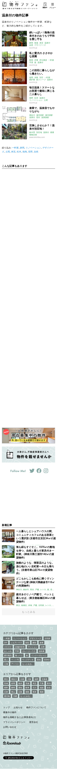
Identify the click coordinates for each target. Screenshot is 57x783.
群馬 (13, 683)
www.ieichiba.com (37, 137)
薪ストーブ (41, 79)
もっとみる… (28, 663)
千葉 (42, 683)
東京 (6, 679)
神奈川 (32, 115)
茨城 (27, 683)
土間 (46, 100)
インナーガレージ (38, 655)
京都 (22, 679)
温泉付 (47, 43)
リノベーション (36, 100)
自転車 (41, 651)
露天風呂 (8, 655)
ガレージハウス (28, 651)
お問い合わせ (9, 726)
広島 (20, 691)
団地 (39, 659)
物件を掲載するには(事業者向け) (19, 717)
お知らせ (18, 707)
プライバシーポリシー (14, 722)
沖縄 (15, 696)
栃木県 (32, 132)
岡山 (13, 691)
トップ (6, 707)
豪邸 (34, 642)
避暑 (52, 132)
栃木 (20, 683)
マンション (32, 646)
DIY (5, 642)
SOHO (47, 659)
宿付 (38, 117)
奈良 (49, 687)
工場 (6, 663)
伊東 (36, 60)
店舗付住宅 (20, 646)
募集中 (45, 7)
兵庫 (6, 691)
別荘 (41, 77)
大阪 (29, 679)
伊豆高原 (43, 60)
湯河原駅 (49, 115)
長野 (31, 98)
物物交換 (33, 134)
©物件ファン (8, 753)
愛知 (20, 687)
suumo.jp (33, 47)
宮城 (6, 683)
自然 (31, 45)
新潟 (49, 683)
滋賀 (42, 687)
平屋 (31, 62)
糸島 (36, 77)
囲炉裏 (32, 79)
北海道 (44, 679)
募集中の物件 (9, 712)
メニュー (52, 7)
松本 (36, 98)
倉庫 (41, 642)
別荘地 (39, 132)
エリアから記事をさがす (17, 674)
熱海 (36, 43)
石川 (34, 687)
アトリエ (15, 663)
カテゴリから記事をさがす (18, 633)
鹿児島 (7, 696)
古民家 (47, 638)
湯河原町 (40, 115)
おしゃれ (8, 651)
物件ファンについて (36, 707)
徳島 (27, 691)
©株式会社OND (21, 753)
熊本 (34, 691)
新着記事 (7, 525)
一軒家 (51, 60)
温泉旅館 (45, 117)
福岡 (31, 77)
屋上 (6, 659)
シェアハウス (16, 642)
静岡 (31, 43)
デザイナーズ (40, 45)
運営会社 (33, 722)
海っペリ (19, 655)
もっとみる (28, 612)
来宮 (41, 43)
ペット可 (15, 659)
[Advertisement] (28, 295)
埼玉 (34, 683)
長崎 (42, 691)
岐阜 (27, 687)
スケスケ (8, 646)
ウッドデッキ (28, 659)
